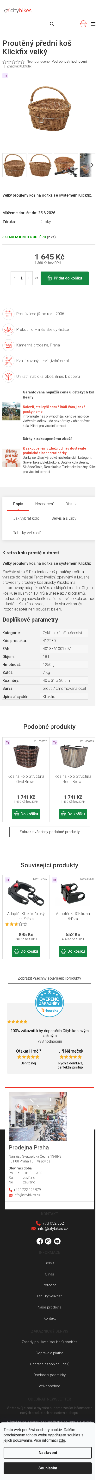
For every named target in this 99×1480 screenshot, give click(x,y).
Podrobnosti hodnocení (69, 61)
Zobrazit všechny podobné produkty (49, 832)
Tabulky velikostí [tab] (27, 533)
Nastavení (48, 1452)
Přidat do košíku (68, 278)
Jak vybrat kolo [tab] (26, 518)
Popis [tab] (18, 504)
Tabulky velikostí (49, 1296)
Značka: (19, 66)
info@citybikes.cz (53, 1228)
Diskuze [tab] (72, 504)
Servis (49, 1263)
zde (62, 1440)
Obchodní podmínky (49, 1375)
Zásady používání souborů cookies (50, 1342)
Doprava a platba (49, 1353)
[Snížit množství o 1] (14, 278)
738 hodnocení (49, 1041)
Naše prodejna (50, 1307)
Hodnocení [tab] (44, 504)
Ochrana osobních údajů (49, 1364)
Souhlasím (47, 1468)
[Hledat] (52, 24)
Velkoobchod (49, 1386)
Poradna (49, 1285)
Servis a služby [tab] (63, 518)
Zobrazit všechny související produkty (49, 978)
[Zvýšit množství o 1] (28, 278)
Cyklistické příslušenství (62, 632)
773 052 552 (53, 1223)
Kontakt (49, 1318)
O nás (49, 1274)
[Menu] (93, 24)
